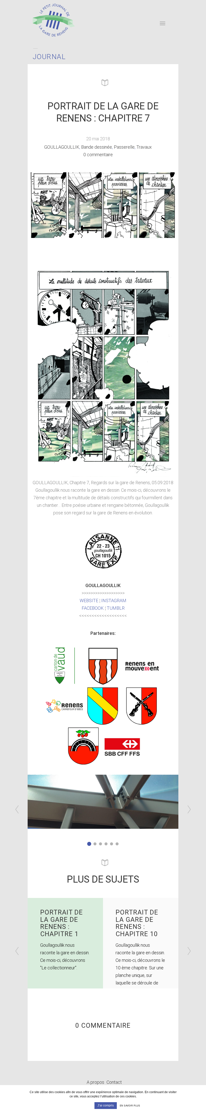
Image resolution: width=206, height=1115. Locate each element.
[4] (106, 843)
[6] (117, 843)
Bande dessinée (96, 147)
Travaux (144, 147)
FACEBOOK (93, 608)
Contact (114, 1082)
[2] (94, 843)
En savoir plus (130, 1105)
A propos (95, 1082)
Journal (49, 57)
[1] (89, 844)
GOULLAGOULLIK (61, 147)
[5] (111, 843)
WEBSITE (89, 600)
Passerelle (124, 147)
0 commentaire (98, 154)
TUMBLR (116, 608)
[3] (100, 843)
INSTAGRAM (113, 600)
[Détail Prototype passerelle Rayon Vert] (103, 802)
